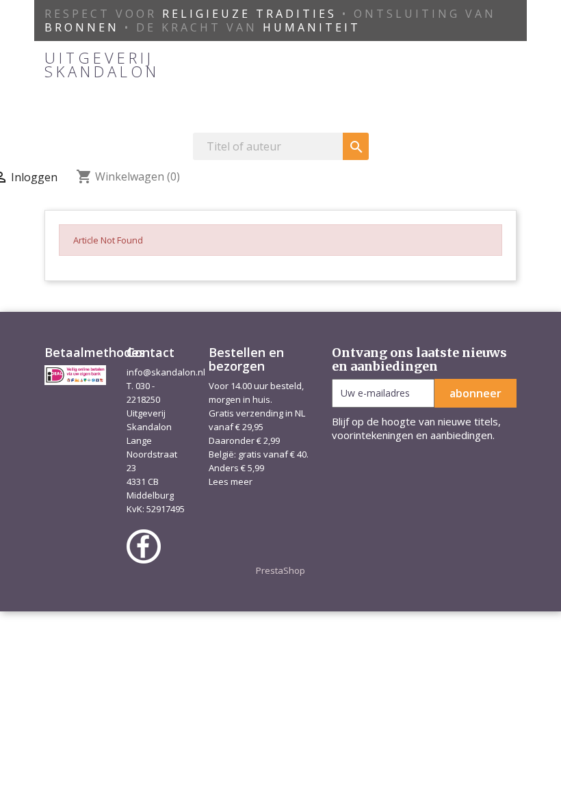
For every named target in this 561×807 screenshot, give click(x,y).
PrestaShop (280, 570)
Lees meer (230, 481)
